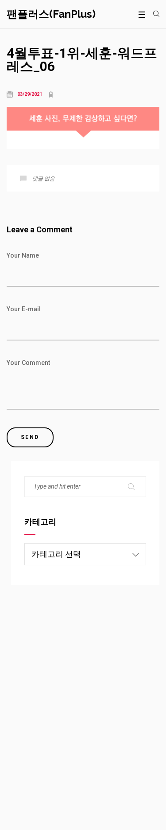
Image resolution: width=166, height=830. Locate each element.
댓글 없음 (43, 179)
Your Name (23, 255)
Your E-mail (24, 309)
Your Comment (28, 362)
